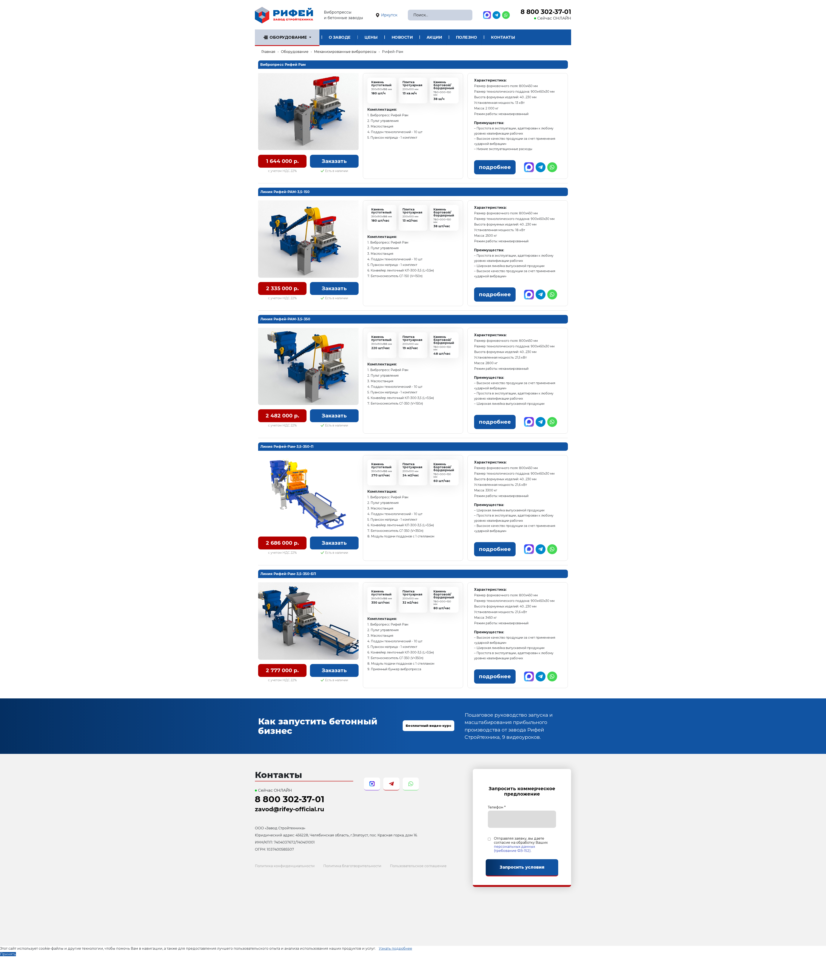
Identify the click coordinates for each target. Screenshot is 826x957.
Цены (371, 37)
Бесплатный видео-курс (428, 726)
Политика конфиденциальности (285, 866)
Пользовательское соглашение (418, 866)
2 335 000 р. (282, 288)
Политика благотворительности (352, 866)
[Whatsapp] (506, 15)
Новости (402, 37)
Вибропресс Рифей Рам (283, 65)
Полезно (466, 37)
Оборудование (288, 37)
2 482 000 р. (282, 416)
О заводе (340, 37)
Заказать (334, 161)
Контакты (503, 37)
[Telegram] (496, 15)
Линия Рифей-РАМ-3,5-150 (285, 192)
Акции (434, 37)
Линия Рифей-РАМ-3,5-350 (285, 319)
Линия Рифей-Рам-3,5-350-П (286, 447)
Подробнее (495, 167)
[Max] (487, 15)
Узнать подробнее (395, 948)
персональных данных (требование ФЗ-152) (514, 849)
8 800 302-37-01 (546, 12)
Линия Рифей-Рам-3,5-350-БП (288, 574)
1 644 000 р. (282, 161)
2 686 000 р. (282, 543)
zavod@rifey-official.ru (289, 809)
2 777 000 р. (282, 670)
